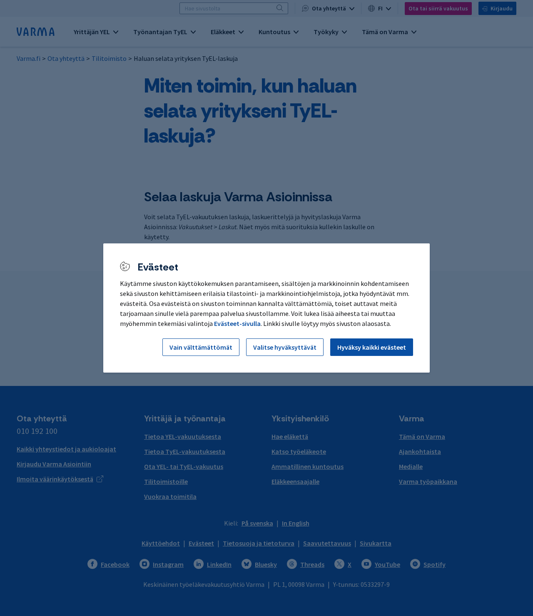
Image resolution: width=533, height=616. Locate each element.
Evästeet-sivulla (237, 323)
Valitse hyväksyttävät (284, 347)
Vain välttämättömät (200, 347)
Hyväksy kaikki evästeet (371, 347)
